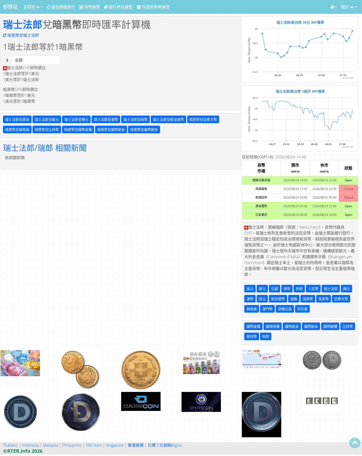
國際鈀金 (292, 326)
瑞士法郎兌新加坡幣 (168, 119)
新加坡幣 (278, 298)
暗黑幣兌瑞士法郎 (22, 35)
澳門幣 (267, 308)
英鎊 (299, 288)
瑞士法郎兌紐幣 (135, 119)
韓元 (346, 288)
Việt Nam (94, 445)
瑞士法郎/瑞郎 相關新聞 (45, 147)
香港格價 (136, 445)
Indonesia (30, 445)
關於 (345, 7)
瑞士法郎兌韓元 (76, 119)
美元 (250, 288)
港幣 (286, 288)
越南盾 (252, 308)
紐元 (262, 298)
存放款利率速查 (155, 7)
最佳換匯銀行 (62, 7)
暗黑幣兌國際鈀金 (144, 129)
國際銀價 (330, 326)
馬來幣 (323, 298)
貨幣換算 (91, 7)
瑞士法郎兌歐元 (47, 119)
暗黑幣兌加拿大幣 (203, 119)
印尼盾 (302, 308)
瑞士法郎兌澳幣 (106, 119)
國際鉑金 (311, 326)
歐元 (262, 288)
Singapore (115, 445)
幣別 (31, 7)
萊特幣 (252, 336)
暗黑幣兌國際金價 (78, 129)
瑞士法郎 (22, 24)
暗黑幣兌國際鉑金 (111, 129)
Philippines (72, 445)
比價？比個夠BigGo (165, 445)
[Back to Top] (355, 443)
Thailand (10, 445)
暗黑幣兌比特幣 (47, 129)
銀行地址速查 (120, 7)
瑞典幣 (308, 298)
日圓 (274, 288)
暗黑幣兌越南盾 (17, 129)
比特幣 (348, 326)
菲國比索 (285, 308)
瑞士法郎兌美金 (17, 119)
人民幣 (313, 288)
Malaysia (50, 445)
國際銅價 (273, 326)
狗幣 (265, 336)
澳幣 (250, 298)
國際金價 (253, 326)
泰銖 (293, 298)
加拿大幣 (341, 298)
